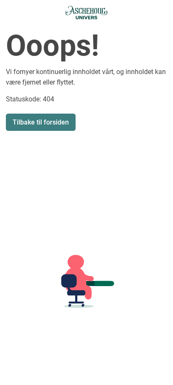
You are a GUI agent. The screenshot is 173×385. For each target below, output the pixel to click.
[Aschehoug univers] (86, 12)
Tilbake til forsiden (41, 122)
